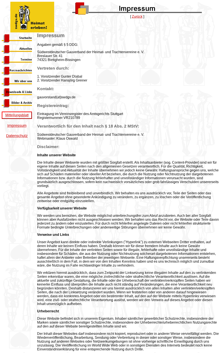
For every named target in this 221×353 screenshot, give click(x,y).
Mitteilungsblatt (16, 115)
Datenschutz (17, 136)
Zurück (137, 16)
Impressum (17, 125)
